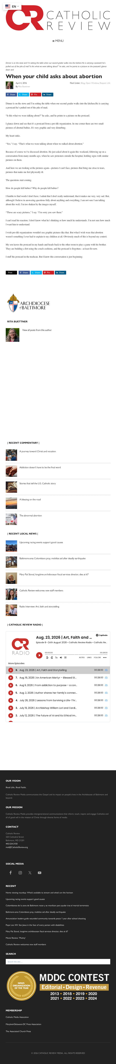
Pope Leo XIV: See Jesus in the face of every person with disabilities (35, 925)
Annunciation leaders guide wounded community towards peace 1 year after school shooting (46, 918)
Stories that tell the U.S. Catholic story (37, 483)
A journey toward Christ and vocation (37, 451)
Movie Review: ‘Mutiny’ (16, 938)
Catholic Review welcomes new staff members (41, 590)
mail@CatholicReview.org (17, 847)
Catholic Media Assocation (17, 1017)
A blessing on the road (30, 499)
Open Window (92, 83)
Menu (59, 41)
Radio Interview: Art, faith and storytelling (39, 606)
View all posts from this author (37, 330)
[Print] (7, 273)
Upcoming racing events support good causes (41, 542)
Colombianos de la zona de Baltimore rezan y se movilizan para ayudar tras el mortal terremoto (47, 905)
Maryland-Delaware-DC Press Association (23, 1024)
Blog (83, 83)
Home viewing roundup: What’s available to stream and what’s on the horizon (39, 892)
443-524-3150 (12, 843)
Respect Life (105, 83)
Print (10, 272)
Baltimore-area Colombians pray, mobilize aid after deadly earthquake (52, 558)
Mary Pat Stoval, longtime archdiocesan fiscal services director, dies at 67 (54, 574)
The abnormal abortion (30, 515)
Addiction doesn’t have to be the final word (40, 467)
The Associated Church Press (18, 1031)
